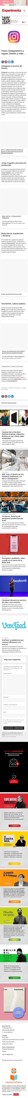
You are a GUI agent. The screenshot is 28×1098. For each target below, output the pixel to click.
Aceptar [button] (16, 1094)
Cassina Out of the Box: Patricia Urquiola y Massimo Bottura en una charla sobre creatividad (13, 435)
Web (4, 712)
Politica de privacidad (8, 1041)
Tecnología (5, 598)
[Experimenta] (11, 10)
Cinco (7, 112)
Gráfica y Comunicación (8, 514)
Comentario (7, 673)
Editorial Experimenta (8, 1049)
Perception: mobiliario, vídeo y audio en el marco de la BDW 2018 (13, 560)
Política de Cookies (16, 1091)
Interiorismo (5, 472)
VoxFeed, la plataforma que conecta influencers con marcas (13, 642)
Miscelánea (17, 387)
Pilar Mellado (4, 387)
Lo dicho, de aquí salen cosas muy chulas (11, 294)
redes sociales (4, 389)
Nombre (6, 697)
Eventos (4, 430)
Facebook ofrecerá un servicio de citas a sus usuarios (14, 601)
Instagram (24, 387)
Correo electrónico (10, 704)
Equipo (4, 1051)
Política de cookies (7, 1044)
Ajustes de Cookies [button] (7, 1094)
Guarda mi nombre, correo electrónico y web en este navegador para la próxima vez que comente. (13, 721)
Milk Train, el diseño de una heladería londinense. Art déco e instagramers (13, 476)
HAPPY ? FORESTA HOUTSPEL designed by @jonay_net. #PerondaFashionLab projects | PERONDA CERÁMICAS (12, 151)
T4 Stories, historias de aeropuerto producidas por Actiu (12, 518)
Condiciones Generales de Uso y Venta (13, 1039)
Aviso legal (5, 1037)
